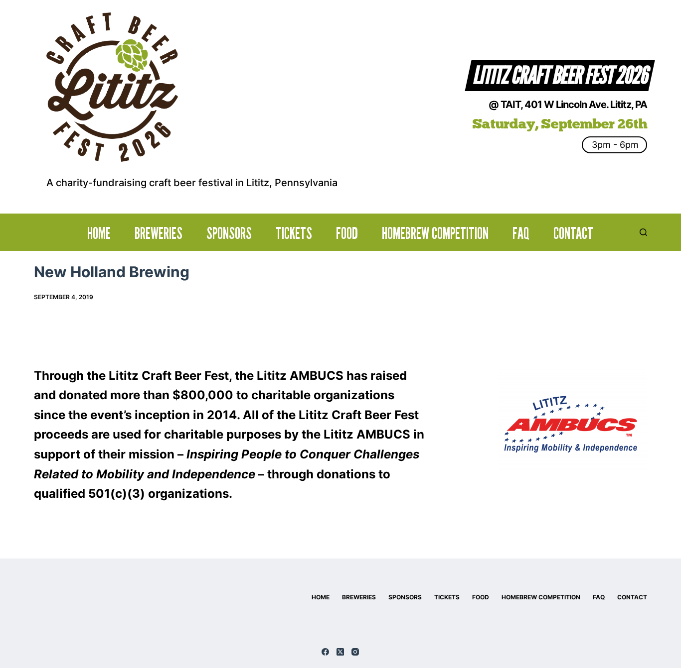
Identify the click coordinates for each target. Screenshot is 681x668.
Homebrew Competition (435, 233)
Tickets (294, 233)
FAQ (520, 233)
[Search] (643, 232)
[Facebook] (325, 652)
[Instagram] (355, 652)
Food (347, 233)
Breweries (158, 233)
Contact (573, 233)
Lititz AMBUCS (300, 375)
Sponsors (229, 233)
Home (99, 233)
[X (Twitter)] (340, 652)
